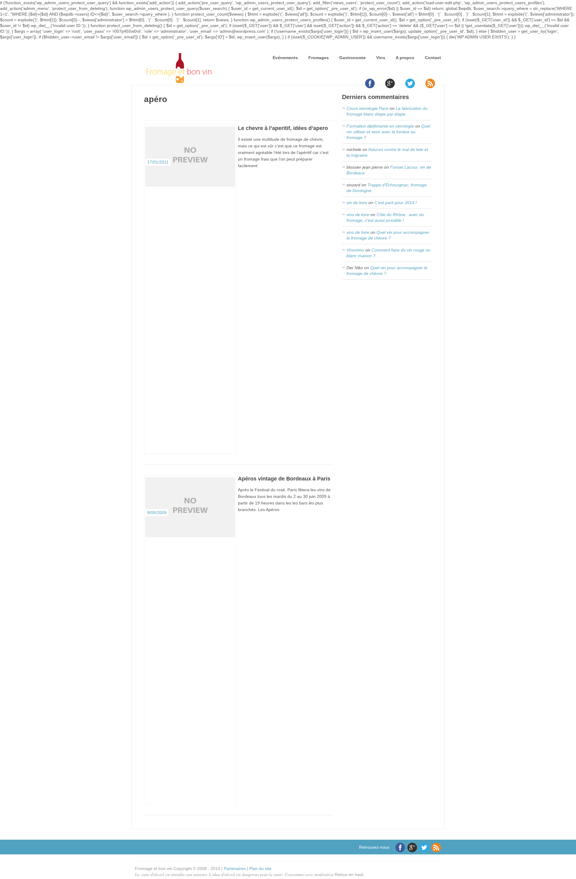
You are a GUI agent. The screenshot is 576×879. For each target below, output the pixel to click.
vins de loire (357, 214)
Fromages (318, 57)
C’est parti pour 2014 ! (395, 202)
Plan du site (260, 868)
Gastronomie (352, 57)
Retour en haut (349, 874)
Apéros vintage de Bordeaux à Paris (284, 479)
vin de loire (356, 202)
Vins (380, 57)
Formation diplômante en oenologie (380, 126)
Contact (433, 57)
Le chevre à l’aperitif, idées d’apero (283, 128)
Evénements (285, 57)
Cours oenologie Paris (367, 108)
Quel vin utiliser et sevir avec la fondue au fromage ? (388, 132)
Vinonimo (355, 250)
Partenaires (235, 868)
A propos (405, 57)
